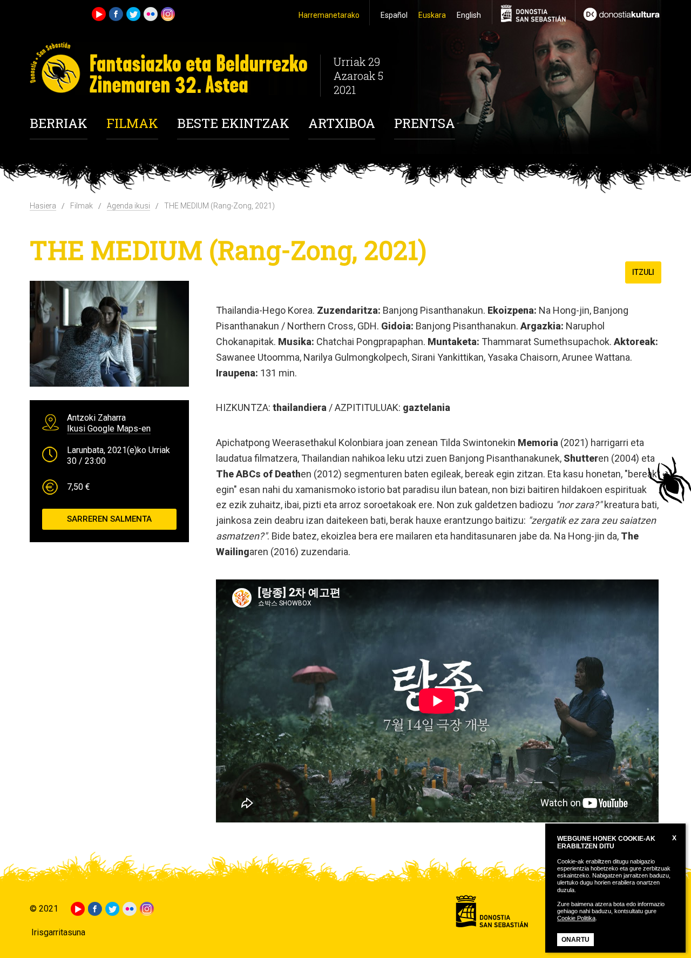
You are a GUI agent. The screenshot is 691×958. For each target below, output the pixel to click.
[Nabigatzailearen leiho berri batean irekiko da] (618, 13)
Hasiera (43, 205)
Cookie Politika (576, 918)
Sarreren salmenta (109, 519)
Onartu (575, 939)
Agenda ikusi (128, 205)
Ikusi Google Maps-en (109, 428)
